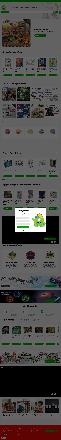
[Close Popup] (45, 208)
